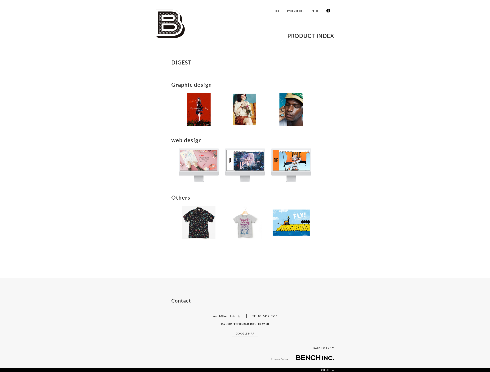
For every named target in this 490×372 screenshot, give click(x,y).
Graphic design (191, 84)
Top (276, 10)
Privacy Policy (279, 358)
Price (315, 10)
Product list (295, 10)
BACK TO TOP (323, 347)
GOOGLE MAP (245, 333)
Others (180, 197)
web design (186, 140)
